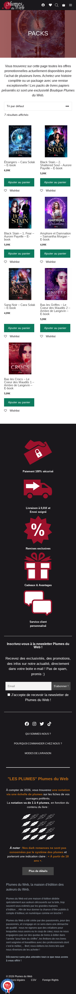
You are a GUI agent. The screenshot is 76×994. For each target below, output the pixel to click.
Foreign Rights (50, 980)
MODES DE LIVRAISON (38, 753)
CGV (33, 980)
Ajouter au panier (19, 182)
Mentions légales (15, 980)
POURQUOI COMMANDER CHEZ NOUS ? (38, 743)
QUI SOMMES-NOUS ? (38, 733)
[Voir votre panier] (63, 5)
